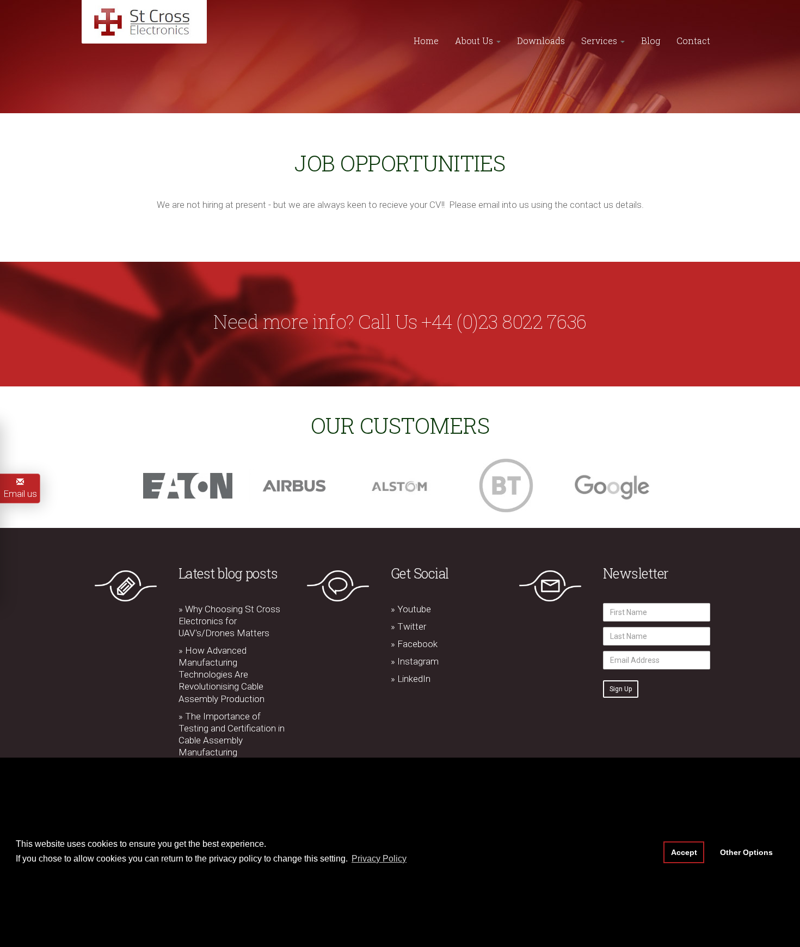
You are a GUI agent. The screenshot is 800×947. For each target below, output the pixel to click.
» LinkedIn (410, 678)
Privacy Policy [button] (379, 858)
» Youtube (411, 609)
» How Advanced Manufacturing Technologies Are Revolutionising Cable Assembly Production (221, 674)
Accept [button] (684, 852)
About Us (475, 40)
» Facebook (414, 643)
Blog (650, 40)
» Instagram (415, 661)
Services (600, 40)
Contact (693, 40)
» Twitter (408, 626)
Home (426, 40)
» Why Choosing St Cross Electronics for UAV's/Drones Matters (229, 621)
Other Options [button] (746, 852)
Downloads (541, 40)
